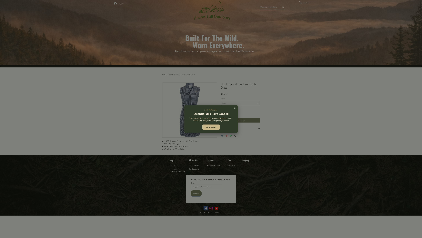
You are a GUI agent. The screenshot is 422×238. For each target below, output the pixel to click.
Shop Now (211, 127)
